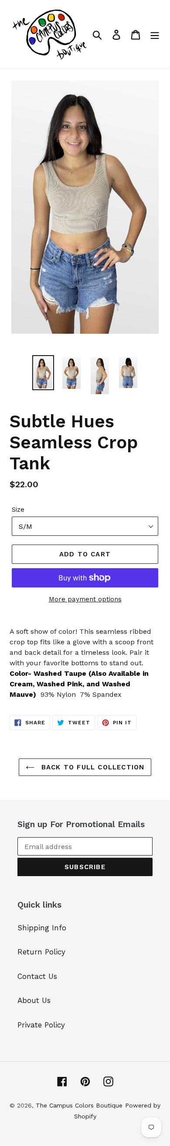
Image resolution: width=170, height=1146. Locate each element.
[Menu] (154, 34)
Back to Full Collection (92, 767)
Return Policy (41, 951)
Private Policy (41, 1024)
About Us (34, 1000)
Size (18, 510)
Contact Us (37, 976)
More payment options (85, 599)
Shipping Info (41, 927)
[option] (43, 372)
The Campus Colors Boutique (79, 1105)
